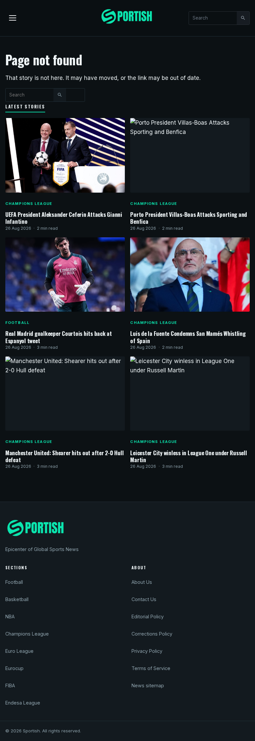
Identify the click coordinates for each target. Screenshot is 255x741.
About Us (141, 582)
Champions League (28, 203)
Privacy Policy (146, 651)
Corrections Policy (151, 634)
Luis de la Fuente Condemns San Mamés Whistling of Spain (187, 336)
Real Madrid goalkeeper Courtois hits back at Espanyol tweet (58, 336)
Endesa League (22, 703)
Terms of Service (150, 668)
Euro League (19, 651)
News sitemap (147, 685)
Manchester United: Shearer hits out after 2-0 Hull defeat (64, 456)
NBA (10, 616)
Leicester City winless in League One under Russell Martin (188, 456)
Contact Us (143, 599)
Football (17, 322)
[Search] (243, 18)
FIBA (10, 685)
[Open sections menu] (12, 18)
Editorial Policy (147, 616)
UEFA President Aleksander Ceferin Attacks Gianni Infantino (63, 217)
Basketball (17, 599)
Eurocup (14, 668)
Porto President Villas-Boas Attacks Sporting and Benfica (188, 217)
